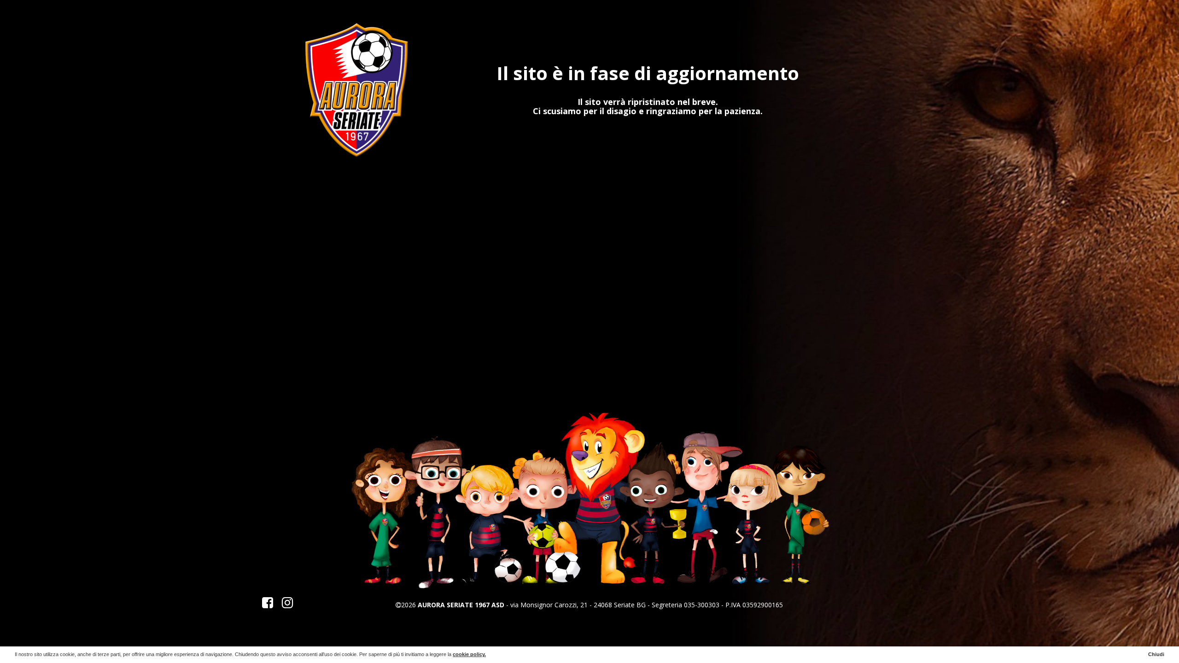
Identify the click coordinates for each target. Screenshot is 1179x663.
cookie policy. (469, 654)
